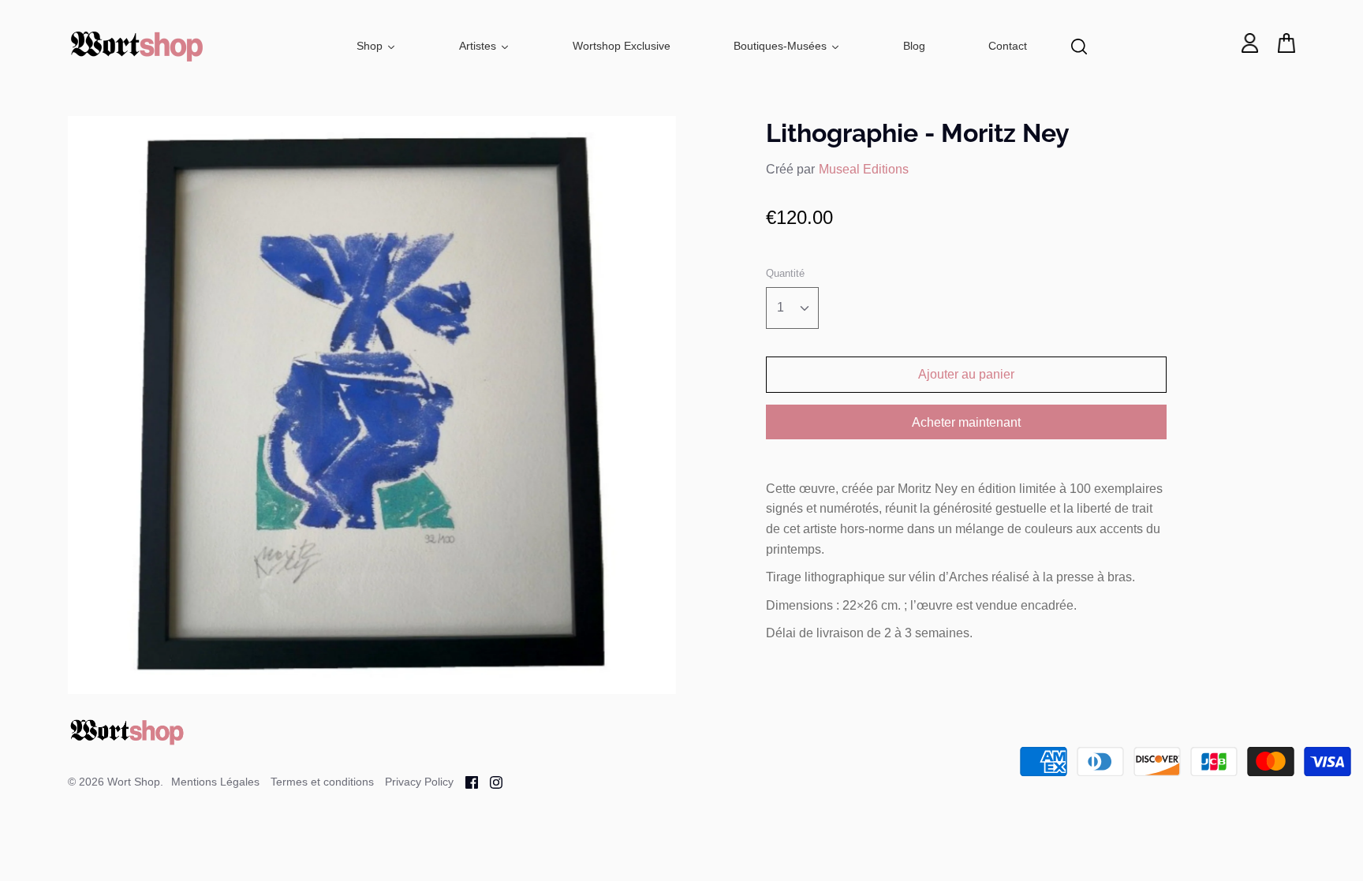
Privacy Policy (419, 781)
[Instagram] (490, 781)
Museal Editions (864, 169)
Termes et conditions (322, 781)
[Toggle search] (1079, 46)
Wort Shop (133, 781)
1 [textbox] (780, 307)
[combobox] (792, 308)
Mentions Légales (215, 781)
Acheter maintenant (966, 422)
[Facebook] (466, 781)
